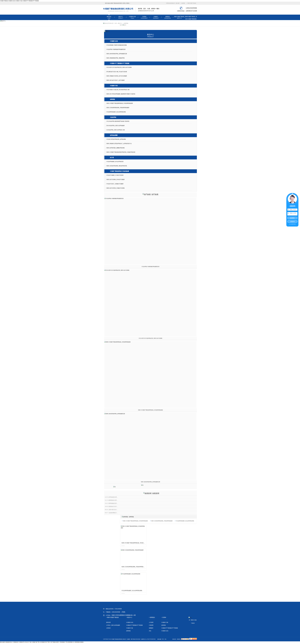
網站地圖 (177, 3)
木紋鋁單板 (113, 117)
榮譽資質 (108, 622)
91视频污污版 (114, 85)
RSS (163, 639)
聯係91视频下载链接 (192, 3)
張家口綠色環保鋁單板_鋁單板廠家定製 (150, 481)
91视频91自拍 (132, 16)
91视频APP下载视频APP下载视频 (119, 63)
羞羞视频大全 (71, 642)
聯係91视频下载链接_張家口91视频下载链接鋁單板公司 (191, 19)
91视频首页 (21, 642)
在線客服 (183, 3)
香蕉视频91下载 (64, 642)
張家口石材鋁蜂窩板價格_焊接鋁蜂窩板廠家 (162, 520)
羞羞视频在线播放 (79, 642)
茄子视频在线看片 (55, 642)
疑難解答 (151, 628)
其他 (150, 630)
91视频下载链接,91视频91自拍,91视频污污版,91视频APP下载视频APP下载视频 (19, 0)
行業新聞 (151, 625)
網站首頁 (109, 16)
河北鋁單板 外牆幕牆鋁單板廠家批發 (150, 266)
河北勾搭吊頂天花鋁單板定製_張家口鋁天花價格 (150, 338)
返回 (121, 25)
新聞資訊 (167, 16)
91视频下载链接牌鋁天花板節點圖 (119, 171)
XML (165, 639)
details (123, 545)
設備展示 (156, 16)
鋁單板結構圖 (114, 135)
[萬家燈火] (185, 639)
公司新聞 (151, 622)
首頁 (116, 23)
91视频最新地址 (8, 642)
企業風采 (108, 628)
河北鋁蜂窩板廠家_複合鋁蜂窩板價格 (185, 520)
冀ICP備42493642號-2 (136, 639)
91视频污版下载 (35, 642)
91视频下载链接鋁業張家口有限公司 (118, 9)
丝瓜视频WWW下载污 (45, 642)
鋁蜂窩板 (126, 23)
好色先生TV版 (27, 642)
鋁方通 (112, 157)
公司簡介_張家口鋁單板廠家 (113, 625)
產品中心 (121, 16)
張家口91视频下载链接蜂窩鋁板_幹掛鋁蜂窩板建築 (150, 410)
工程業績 (144, 16)
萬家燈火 (179, 639)
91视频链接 (15, 642)
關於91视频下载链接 (179, 16)
